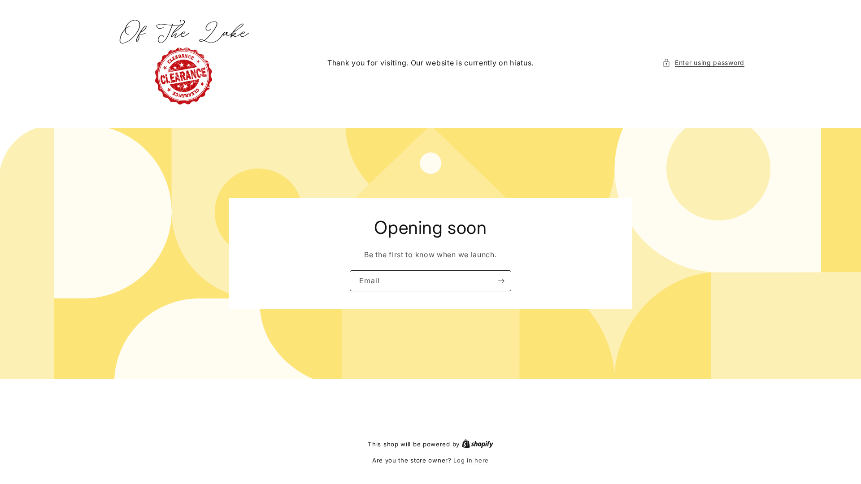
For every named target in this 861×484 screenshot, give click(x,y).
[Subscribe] (501, 280)
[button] (703, 62)
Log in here (471, 460)
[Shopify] (477, 444)
